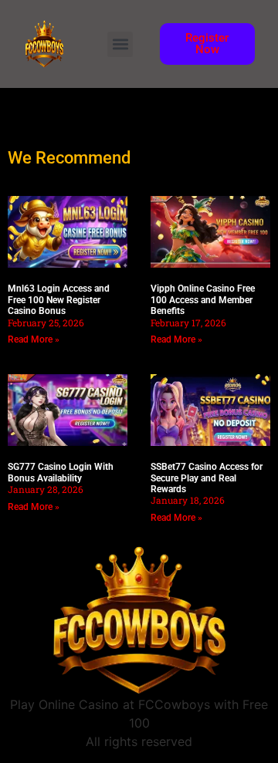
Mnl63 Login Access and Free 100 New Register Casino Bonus (59, 299)
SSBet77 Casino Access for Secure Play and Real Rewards (207, 478)
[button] (120, 44)
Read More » (33, 339)
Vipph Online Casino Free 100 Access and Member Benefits (203, 299)
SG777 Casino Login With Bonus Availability (61, 472)
